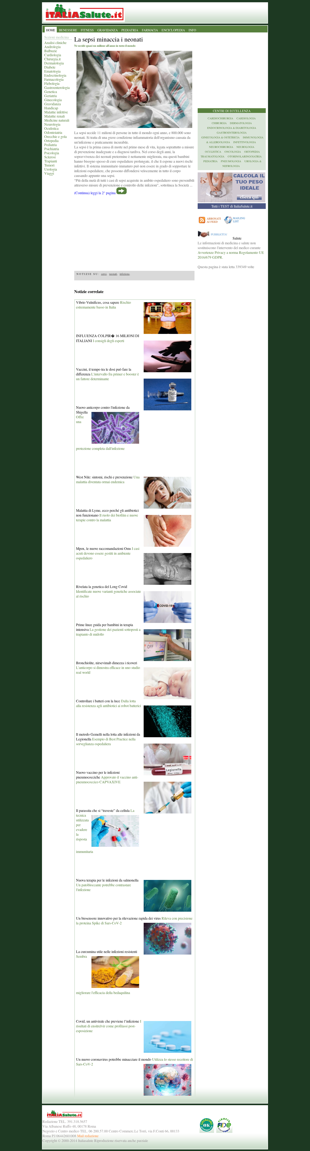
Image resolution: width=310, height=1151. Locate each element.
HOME (50, 30)
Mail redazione (87, 1135)
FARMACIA (150, 30)
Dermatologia (54, 63)
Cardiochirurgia (220, 118)
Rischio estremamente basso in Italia (103, 304)
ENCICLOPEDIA (173, 30)
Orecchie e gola (55, 136)
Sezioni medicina (56, 37)
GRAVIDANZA (107, 30)
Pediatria (50, 144)
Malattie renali (54, 116)
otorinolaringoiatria (245, 156)
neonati (113, 274)
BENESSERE (68, 30)
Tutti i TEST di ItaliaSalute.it (231, 206)
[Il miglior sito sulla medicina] (215, 238)
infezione (124, 274)
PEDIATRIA (129, 30)
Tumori (49, 165)
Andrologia (52, 46)
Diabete (49, 67)
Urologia (50, 169)
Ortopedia (51, 140)
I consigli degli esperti (108, 340)
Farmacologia (54, 79)
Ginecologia (53, 99)
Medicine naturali (56, 120)
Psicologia (51, 152)
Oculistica (51, 128)
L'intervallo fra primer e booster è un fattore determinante (107, 376)
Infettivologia (244, 142)
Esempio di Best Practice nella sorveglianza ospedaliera (105, 741)
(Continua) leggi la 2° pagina (95, 192)
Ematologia (52, 71)
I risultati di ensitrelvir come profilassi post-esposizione (108, 1026)
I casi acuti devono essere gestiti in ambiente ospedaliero (107, 553)
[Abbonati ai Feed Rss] (210, 224)
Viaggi (49, 173)
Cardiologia (52, 54)
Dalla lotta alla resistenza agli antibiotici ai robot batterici (108, 703)
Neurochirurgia (221, 147)
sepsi (103, 274)
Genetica (50, 91)
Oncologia (232, 151)
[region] (134, 231)
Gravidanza (52, 103)
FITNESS (87, 30)
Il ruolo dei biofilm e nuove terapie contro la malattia (107, 517)
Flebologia (51, 83)
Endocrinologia (55, 75)
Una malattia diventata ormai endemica (108, 479)
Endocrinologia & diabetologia (231, 128)
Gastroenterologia (57, 87)
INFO (192, 30)
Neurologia (52, 124)
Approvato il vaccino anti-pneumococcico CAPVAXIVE (107, 779)
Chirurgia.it (52, 58)
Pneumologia (231, 161)
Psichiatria (51, 148)
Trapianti (50, 161)
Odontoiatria (53, 132)
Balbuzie (50, 50)
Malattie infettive (56, 112)
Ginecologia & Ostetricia (220, 137)
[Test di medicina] (231, 200)
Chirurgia (219, 123)
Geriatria (50, 95)
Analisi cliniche (55, 42)
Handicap (51, 107)
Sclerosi (50, 156)
